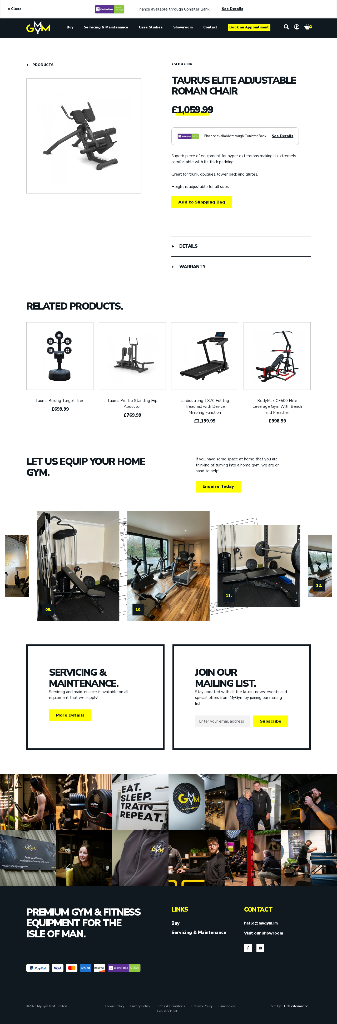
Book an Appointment (249, 27)
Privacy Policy (140, 1006)
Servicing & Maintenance (106, 27)
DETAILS (188, 246)
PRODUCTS (42, 65)
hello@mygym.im (261, 923)
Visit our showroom (263, 933)
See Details (232, 9)
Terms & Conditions (170, 1006)
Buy (70, 27)
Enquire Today (218, 486)
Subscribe (270, 721)
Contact (210, 27)
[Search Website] (286, 26)
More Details (70, 715)
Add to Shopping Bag (201, 202)
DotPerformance (296, 1006)
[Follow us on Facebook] (248, 948)
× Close (15, 9)
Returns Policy (201, 1006)
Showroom (183, 27)
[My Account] (296, 26)
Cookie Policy (114, 1006)
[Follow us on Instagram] (260, 948)
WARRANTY (192, 267)
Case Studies (151, 27)
